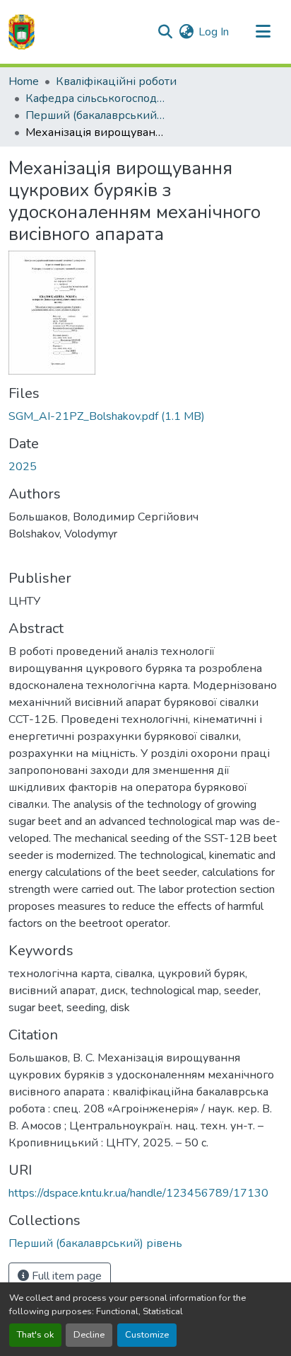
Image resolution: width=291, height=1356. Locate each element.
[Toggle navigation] (263, 31)
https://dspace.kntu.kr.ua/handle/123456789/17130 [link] (138, 1193)
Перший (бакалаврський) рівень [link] (96, 115)
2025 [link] (22, 466)
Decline (89, 1334)
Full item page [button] (65, 1276)
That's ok (35, 1334)
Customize (147, 1334)
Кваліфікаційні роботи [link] (116, 81)
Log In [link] (213, 32)
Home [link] (23, 81)
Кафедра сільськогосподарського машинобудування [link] (96, 98)
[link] (145, 416)
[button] (21, 32)
